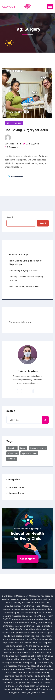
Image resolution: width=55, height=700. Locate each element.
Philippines (13, 453)
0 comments (12, 147)
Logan (23, 448)
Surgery (11, 458)
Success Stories (14, 123)
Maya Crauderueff (13, 144)
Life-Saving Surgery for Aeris (26, 130)
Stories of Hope (16, 487)
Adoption (12, 448)
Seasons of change (18, 254)
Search (9, 217)
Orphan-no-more (38, 448)
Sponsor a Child (29, 453)
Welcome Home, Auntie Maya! (23, 286)
